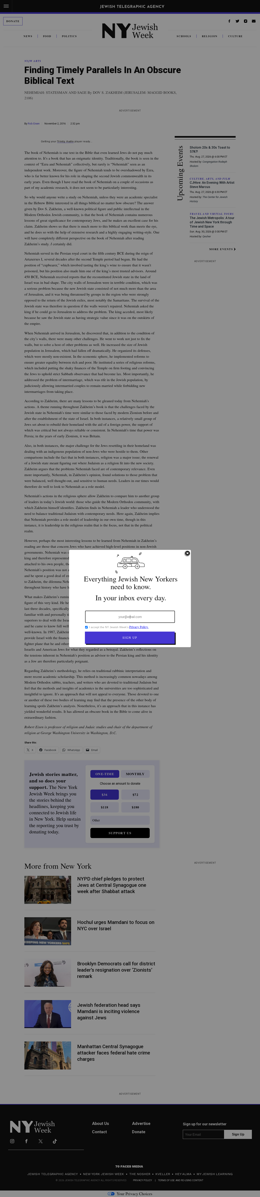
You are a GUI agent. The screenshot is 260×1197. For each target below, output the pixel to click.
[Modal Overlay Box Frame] (130, 598)
